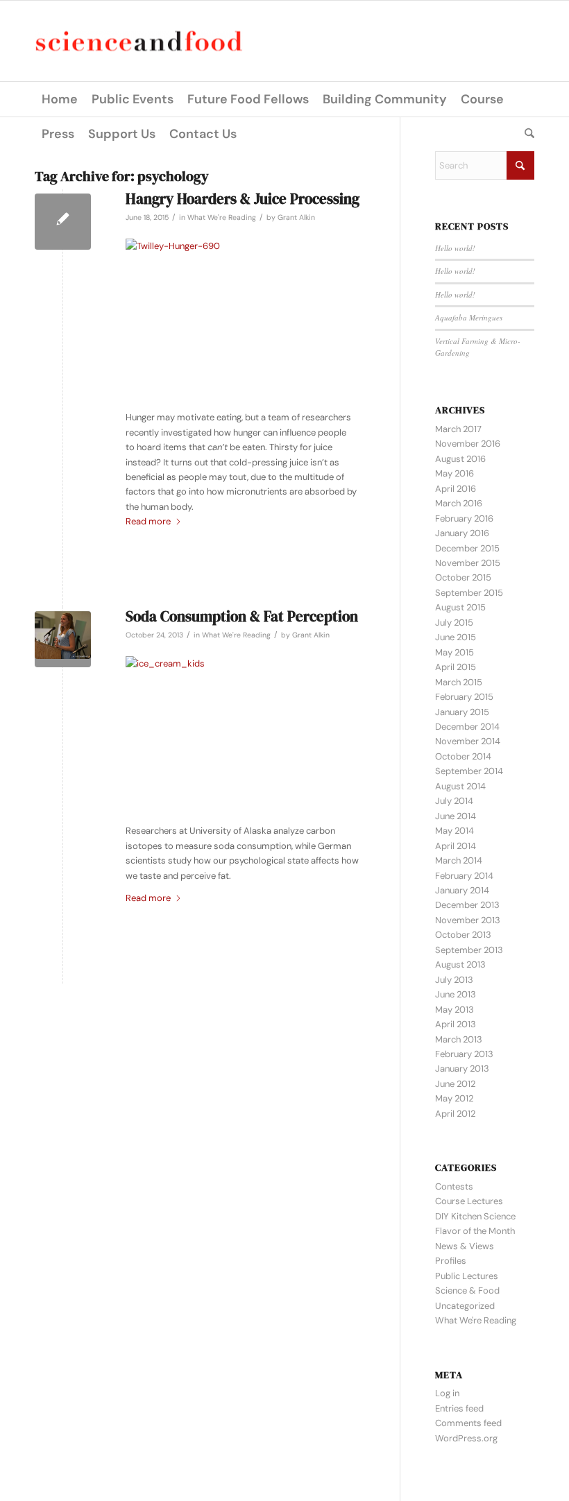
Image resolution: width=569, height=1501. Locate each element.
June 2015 (455, 637)
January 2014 (462, 890)
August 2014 (460, 786)
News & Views (464, 1246)
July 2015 (454, 622)
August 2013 (460, 964)
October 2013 (463, 935)
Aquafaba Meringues (468, 317)
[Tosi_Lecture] (63, 639)
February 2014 (464, 876)
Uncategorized (465, 1306)
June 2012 (455, 1084)
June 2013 (455, 994)
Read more (148, 521)
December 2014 (467, 726)
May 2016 (454, 473)
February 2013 (464, 1054)
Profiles (450, 1261)
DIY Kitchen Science (475, 1216)
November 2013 (467, 920)
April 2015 (455, 667)
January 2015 (462, 712)
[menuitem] (60, 99)
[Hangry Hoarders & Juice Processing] (63, 222)
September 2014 (469, 771)
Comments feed (468, 1423)
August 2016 (460, 459)
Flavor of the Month (475, 1231)
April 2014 (455, 846)
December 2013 (467, 905)
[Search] (526, 134)
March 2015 (458, 682)
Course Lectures (469, 1201)
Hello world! (455, 248)
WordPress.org (466, 1438)
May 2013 (454, 1009)
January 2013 (462, 1068)
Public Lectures (466, 1276)
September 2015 (469, 593)
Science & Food (467, 1290)
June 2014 (455, 816)
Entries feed (459, 1408)
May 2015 (454, 652)
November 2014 (467, 741)
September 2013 (469, 950)
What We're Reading (221, 217)
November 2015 (467, 563)
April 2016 (455, 489)
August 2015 (460, 607)
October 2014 (463, 756)
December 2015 (467, 548)
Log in (447, 1393)
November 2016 (467, 443)
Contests (454, 1186)
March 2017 (458, 429)
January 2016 (462, 533)
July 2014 (454, 801)
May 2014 (454, 831)
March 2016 (458, 503)
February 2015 (464, 697)
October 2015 (463, 577)
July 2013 (454, 980)
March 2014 (458, 860)
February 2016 (464, 518)
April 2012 (455, 1114)
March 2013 (458, 1039)
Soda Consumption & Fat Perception (242, 616)
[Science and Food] (139, 41)
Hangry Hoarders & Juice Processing (242, 199)
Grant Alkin (296, 217)
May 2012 (454, 1098)
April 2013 (455, 1024)
